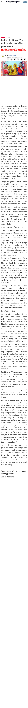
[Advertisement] (14, 22)
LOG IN (25, 1)
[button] (2, 2)
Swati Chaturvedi (12, 55)
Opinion (8, 37)
